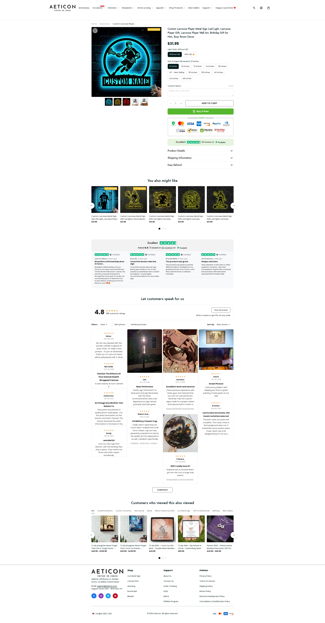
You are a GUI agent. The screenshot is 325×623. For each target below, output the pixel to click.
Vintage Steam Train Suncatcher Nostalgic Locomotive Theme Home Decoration (180, 479)
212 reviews (167, 247)
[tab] (159, 228)
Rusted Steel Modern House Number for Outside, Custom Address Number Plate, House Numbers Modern (180, 409)
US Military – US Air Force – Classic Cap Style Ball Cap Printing (145, 443)
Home (94, 24)
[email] (107, 586)
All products (105, 24)
